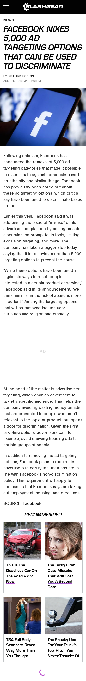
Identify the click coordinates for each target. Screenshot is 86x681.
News (8, 20)
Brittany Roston (21, 76)
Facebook (32, 503)
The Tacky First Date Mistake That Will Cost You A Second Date (61, 576)
